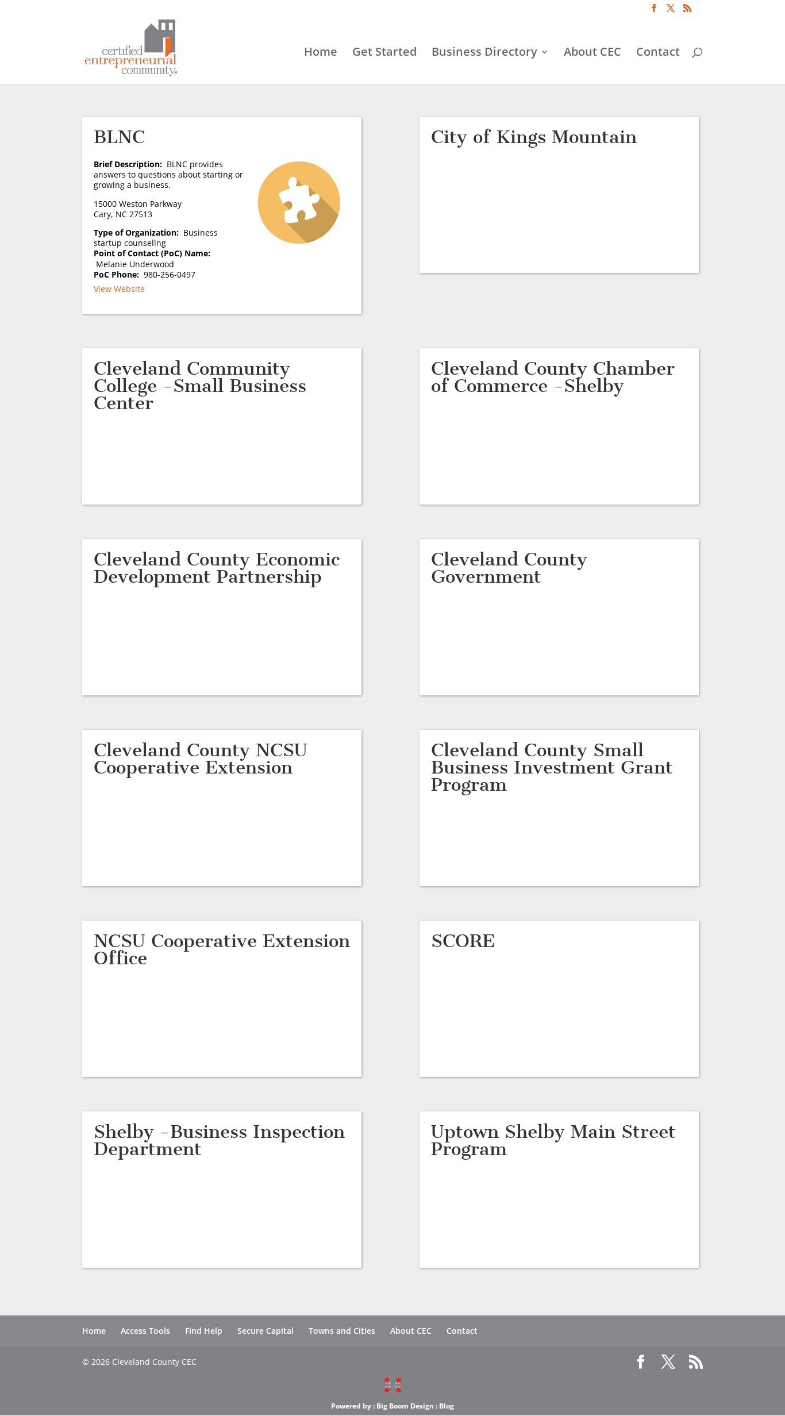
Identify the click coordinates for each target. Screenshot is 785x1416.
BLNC (119, 137)
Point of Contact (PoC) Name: (152, 258)
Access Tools (145, 1330)
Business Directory (484, 53)
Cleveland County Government (509, 567)
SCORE (463, 941)
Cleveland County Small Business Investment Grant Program (552, 767)
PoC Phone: (119, 274)
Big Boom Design (405, 1406)
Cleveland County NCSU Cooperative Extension (200, 758)
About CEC (592, 53)
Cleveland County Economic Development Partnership (217, 567)
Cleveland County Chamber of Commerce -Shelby (553, 377)
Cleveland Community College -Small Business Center (200, 385)
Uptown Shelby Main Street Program (553, 1140)
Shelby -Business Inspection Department (219, 1140)
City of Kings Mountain (534, 137)
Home (320, 53)
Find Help (203, 1330)
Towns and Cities (342, 1330)
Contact (658, 53)
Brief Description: (130, 164)
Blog (446, 1406)
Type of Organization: (138, 232)
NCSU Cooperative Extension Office (222, 949)
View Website (119, 288)
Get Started (384, 53)
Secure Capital (265, 1330)
